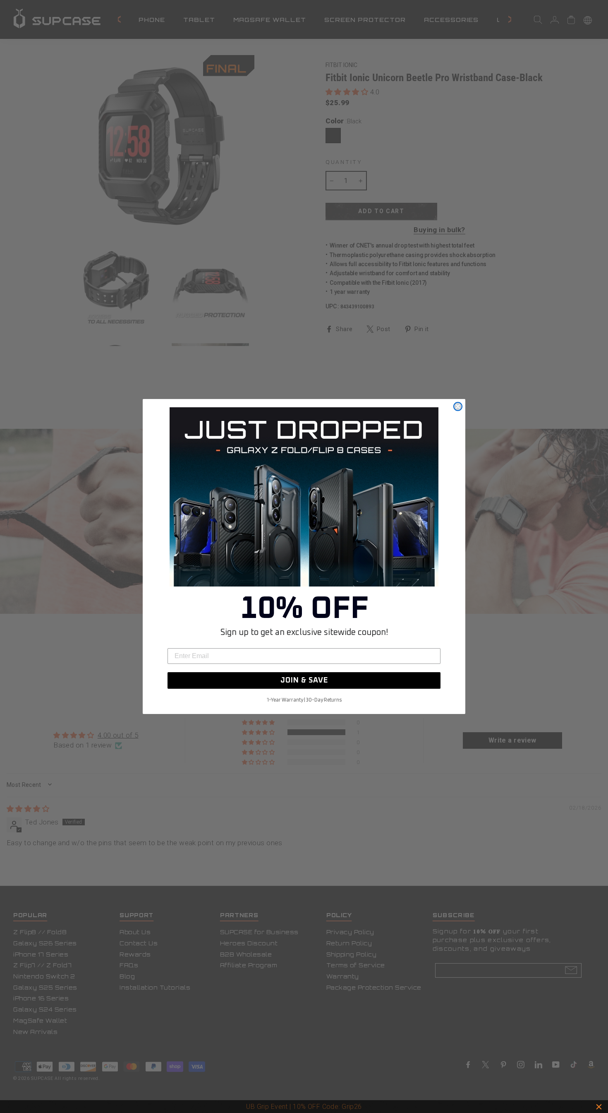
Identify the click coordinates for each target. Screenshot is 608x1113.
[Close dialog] (458, 406)
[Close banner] (599, 1107)
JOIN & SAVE (304, 680)
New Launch (340, 1107)
